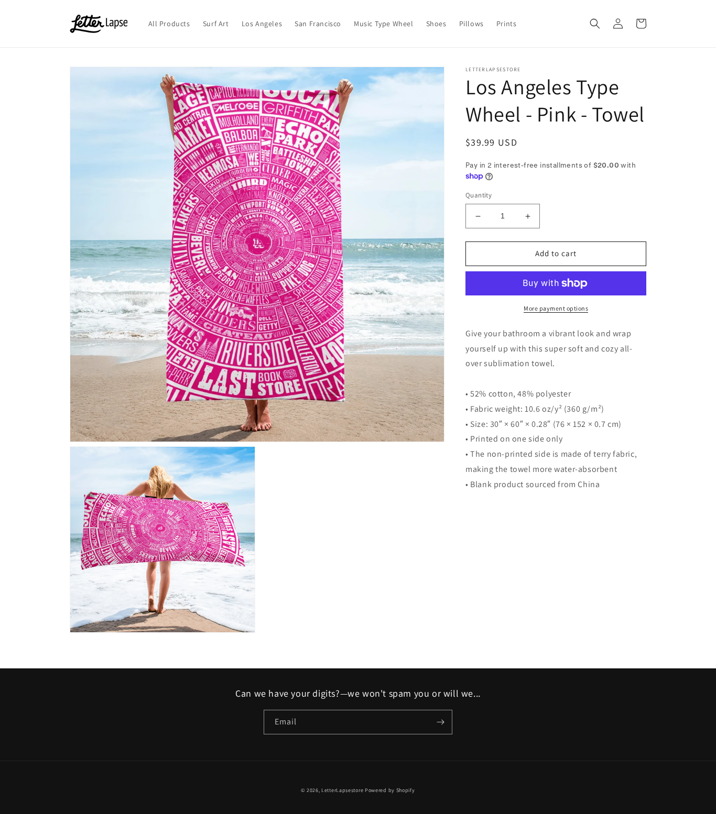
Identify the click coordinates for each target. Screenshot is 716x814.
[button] (594, 23)
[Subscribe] (440, 722)
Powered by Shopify (390, 790)
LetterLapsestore (342, 790)
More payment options (556, 308)
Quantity (478, 195)
